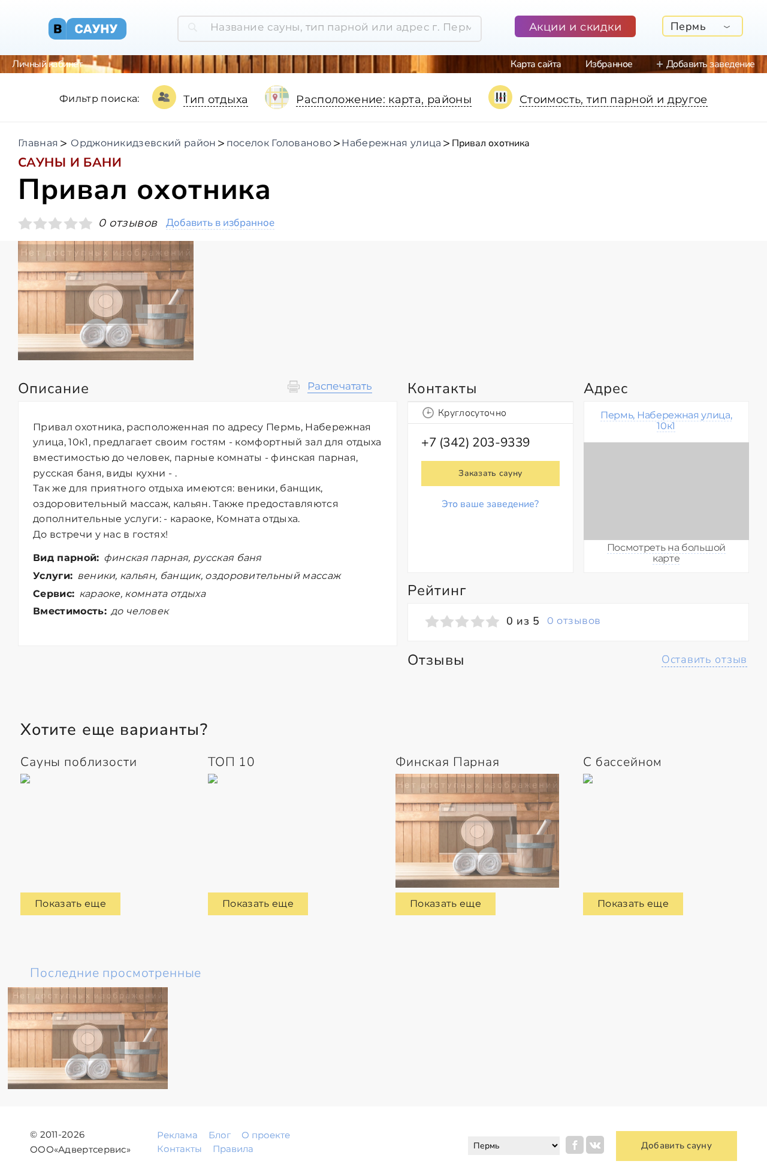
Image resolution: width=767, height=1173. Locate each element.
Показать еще (70, 903)
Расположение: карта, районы (384, 99)
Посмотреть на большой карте (666, 553)
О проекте (265, 1135)
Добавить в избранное (220, 223)
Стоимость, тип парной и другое (614, 99)
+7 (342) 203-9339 (475, 442)
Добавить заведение (710, 64)
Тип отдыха (216, 99)
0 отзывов (573, 621)
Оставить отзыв (704, 659)
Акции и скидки (575, 27)
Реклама (177, 1135)
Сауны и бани (70, 162)
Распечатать (339, 386)
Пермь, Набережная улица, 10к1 (666, 420)
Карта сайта (536, 64)
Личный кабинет (47, 64)
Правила (233, 1148)
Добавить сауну (676, 1145)
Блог (220, 1135)
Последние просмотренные (115, 972)
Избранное (609, 64)
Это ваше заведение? (490, 504)
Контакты (179, 1148)
